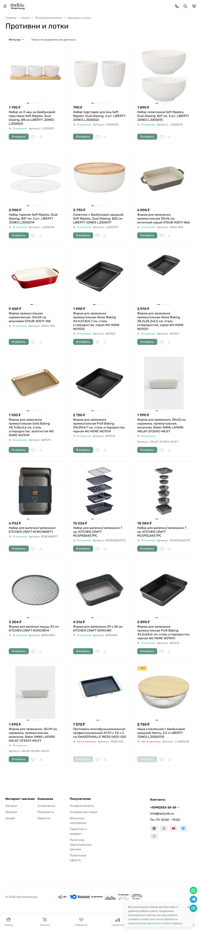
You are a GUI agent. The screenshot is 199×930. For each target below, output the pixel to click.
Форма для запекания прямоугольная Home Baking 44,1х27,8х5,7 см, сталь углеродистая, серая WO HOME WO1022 (96, 321)
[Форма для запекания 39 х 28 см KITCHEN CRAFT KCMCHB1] (99, 589)
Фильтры (15, 39)
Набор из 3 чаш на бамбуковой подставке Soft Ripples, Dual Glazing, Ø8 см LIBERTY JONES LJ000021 (32, 117)
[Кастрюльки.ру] (17, 6)
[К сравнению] (41, 137)
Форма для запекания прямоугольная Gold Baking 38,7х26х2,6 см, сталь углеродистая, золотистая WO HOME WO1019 (31, 427)
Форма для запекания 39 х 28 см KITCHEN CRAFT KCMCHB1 (97, 628)
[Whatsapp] (154, 836)
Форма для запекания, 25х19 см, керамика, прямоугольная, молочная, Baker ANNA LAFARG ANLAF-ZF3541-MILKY (33, 734)
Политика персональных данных (81, 844)
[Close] (189, 907)
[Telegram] (183, 828)
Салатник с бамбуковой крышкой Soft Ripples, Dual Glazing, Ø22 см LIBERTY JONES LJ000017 (98, 218)
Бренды (11, 812)
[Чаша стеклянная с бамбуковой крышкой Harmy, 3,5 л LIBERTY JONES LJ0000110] (163, 692)
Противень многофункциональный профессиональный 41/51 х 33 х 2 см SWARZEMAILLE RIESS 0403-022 (99, 733)
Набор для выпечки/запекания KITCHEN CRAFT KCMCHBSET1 (32, 530)
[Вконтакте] (154, 828)
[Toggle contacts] (176, 6)
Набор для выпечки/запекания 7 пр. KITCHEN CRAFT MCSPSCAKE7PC (161, 531)
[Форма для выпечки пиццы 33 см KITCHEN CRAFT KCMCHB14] (35, 589)
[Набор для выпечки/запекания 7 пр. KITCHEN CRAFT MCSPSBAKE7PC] (99, 491)
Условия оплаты (82, 806)
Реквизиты (46, 812)
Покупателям (80, 798)
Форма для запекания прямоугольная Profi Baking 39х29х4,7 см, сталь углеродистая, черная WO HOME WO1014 (99, 425)
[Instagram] (164, 828)
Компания (45, 798)
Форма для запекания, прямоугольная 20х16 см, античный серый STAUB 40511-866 (163, 218)
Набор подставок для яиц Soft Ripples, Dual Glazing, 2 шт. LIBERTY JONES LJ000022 (99, 116)
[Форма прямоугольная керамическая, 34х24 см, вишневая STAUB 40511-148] (35, 276)
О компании (46, 806)
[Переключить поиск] (185, 6)
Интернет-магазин (20, 798)
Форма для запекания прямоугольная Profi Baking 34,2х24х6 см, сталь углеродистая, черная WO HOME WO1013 (163, 632)
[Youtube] (173, 828)
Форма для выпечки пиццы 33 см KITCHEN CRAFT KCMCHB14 (34, 628)
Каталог (11, 806)
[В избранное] (33, 137)
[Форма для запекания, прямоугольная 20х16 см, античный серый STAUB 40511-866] (163, 177)
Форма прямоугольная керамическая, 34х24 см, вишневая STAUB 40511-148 (30, 317)
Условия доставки (83, 812)
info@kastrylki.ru (162, 813)
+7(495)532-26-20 (163, 807)
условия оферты (171, 923)
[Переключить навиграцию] (5, 6)
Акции (10, 818)
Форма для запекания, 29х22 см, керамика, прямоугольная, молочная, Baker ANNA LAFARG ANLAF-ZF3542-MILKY (161, 425)
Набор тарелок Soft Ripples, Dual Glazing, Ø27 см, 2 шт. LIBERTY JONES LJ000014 (33, 218)
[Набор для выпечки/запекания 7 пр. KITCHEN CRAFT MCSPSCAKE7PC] (163, 491)
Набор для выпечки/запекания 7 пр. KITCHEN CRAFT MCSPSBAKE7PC (97, 531)
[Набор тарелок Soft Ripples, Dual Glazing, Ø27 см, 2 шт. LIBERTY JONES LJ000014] (35, 177)
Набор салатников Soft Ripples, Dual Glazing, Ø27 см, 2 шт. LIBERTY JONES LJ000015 (163, 116)
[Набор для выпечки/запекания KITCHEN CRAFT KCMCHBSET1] (35, 491)
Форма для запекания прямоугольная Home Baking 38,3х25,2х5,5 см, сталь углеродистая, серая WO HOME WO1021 (160, 321)
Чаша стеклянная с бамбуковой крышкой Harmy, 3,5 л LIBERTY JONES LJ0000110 (161, 733)
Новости (44, 818)
